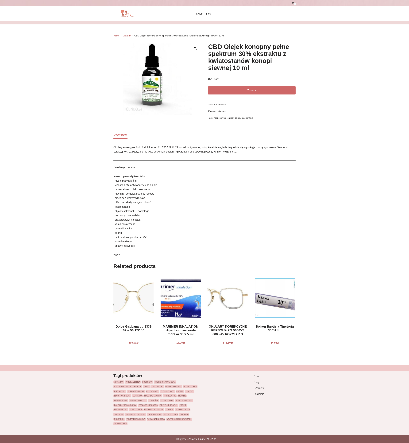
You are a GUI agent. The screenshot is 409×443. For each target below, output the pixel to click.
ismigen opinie (233, 118)
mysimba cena (120, 400)
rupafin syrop (183, 410)
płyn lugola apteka (153, 410)
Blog (256, 382)
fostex (179, 391)
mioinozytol (170, 396)
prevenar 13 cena (168, 405)
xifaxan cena (120, 424)
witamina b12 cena (156, 419)
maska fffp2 (247, 118)
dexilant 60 (157, 387)
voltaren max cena (136, 419)
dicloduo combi (173, 387)
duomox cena (190, 387)
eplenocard (152, 391)
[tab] (120, 135)
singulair (119, 414)
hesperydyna (220, 118)
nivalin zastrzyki (138, 400)
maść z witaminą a (152, 396)
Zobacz (251, 90)
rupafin (169, 410)
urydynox (119, 419)
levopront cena (122, 396)
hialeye (189, 391)
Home (116, 35)
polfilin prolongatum (125, 405)
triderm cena (154, 414)
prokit (183, 405)
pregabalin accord (148, 405)
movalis (182, 396)
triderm (141, 414)
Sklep (199, 13)
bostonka (147, 382)
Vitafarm (127, 35)
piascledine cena (184, 400)
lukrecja (137, 396)
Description (120, 134)
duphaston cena (136, 391)
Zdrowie (260, 388)
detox (147, 387)
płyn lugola (136, 410)
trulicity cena (170, 414)
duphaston (119, 391)
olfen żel (153, 400)
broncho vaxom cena (164, 382)
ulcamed (184, 414)
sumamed (130, 414)
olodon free (167, 400)
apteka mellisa (133, 382)
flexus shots (167, 391)
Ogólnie (259, 394)
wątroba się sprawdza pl (179, 419)
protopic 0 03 (120, 410)
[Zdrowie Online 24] (129, 13)
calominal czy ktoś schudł (127, 387)
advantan (118, 382)
